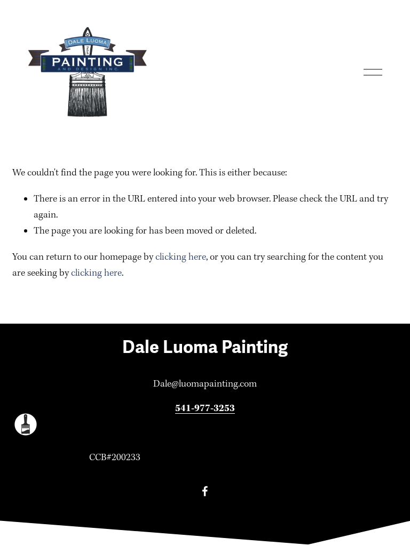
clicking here (180, 257)
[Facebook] (205, 491)
